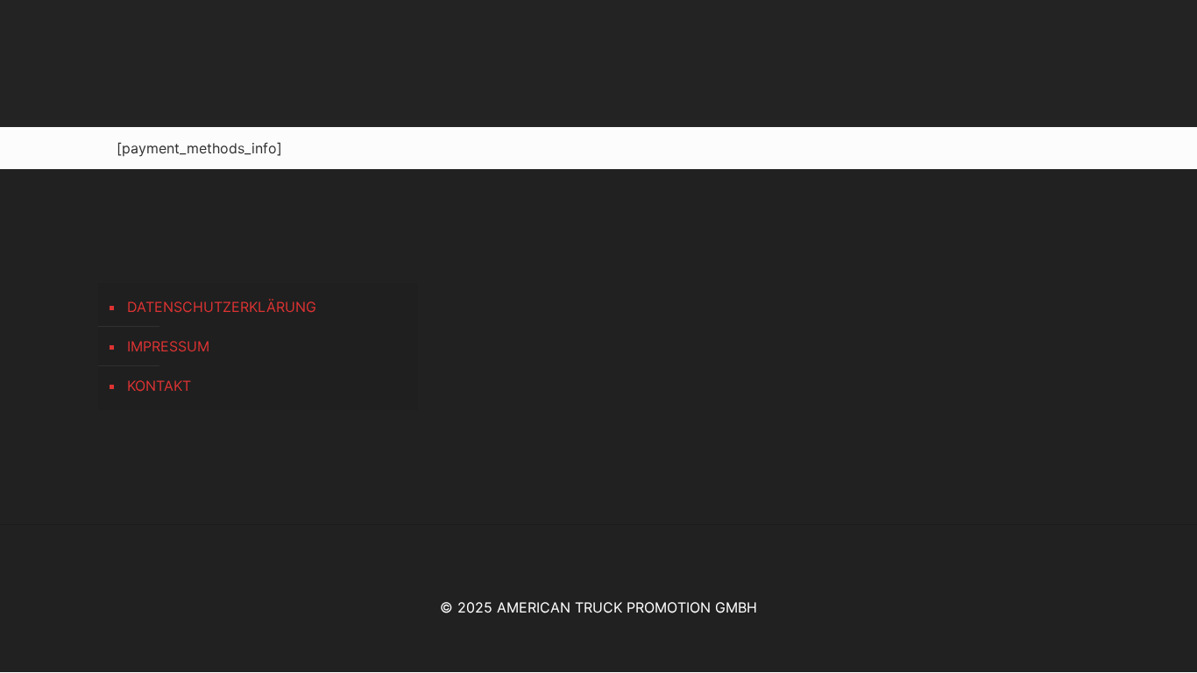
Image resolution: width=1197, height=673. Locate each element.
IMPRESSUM (168, 346)
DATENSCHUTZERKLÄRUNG (221, 306)
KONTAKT (159, 385)
